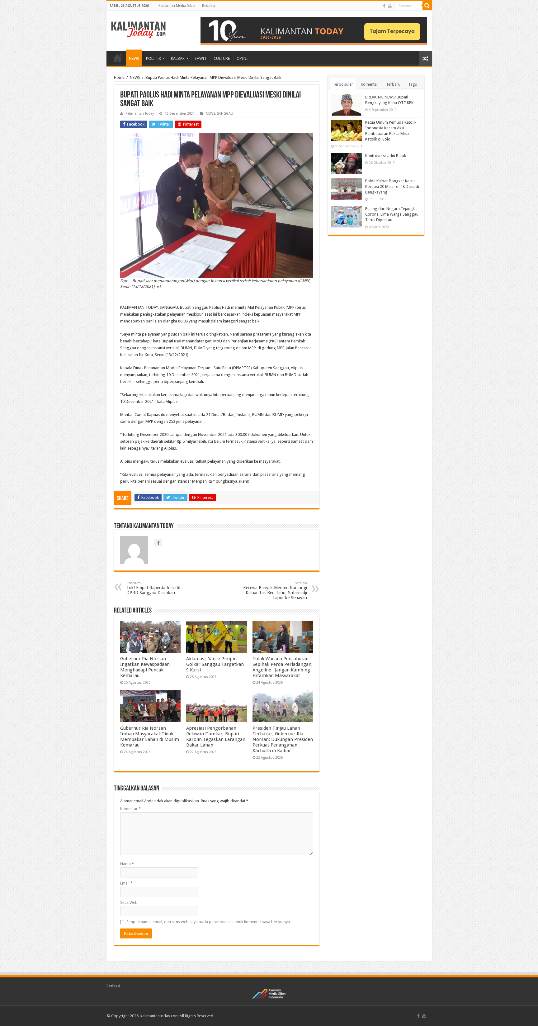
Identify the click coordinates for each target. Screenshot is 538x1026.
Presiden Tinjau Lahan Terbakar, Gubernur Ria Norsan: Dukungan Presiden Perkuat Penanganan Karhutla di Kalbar (282, 739)
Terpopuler (343, 84)
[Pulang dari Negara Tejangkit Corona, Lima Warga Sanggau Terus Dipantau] (346, 216)
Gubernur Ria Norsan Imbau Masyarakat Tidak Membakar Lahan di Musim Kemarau (149, 736)
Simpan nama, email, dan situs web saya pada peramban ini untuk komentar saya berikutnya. (208, 921)
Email (126, 883)
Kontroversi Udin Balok (385, 155)
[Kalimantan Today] (138, 29)
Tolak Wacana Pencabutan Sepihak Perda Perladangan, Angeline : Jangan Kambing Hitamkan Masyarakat (282, 667)
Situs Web (129, 902)
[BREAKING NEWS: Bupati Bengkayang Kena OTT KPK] (346, 105)
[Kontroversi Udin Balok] (346, 163)
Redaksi (208, 5)
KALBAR (178, 58)
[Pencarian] (427, 5)
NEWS (134, 58)
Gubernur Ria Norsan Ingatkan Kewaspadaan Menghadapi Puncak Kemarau (145, 667)
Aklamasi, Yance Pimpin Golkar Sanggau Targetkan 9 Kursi (215, 664)
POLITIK (153, 58)
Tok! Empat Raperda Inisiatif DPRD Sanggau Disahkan (153, 588)
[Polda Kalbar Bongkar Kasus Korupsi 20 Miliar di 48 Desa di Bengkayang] (346, 188)
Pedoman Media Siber (177, 5)
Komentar (130, 808)
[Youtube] (389, 6)
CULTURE (222, 58)
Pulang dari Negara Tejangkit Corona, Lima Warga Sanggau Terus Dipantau (391, 214)
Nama (127, 863)
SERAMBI (118, 57)
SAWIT (201, 58)
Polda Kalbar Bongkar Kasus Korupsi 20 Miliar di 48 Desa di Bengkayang (392, 186)
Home (119, 77)
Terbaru (393, 84)
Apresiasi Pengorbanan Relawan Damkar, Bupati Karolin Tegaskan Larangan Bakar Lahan (215, 736)
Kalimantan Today (139, 114)
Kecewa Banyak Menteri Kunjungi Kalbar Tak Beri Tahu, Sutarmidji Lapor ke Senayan (275, 590)
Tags (412, 84)
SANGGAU (225, 114)
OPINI (242, 58)
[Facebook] (384, 6)
